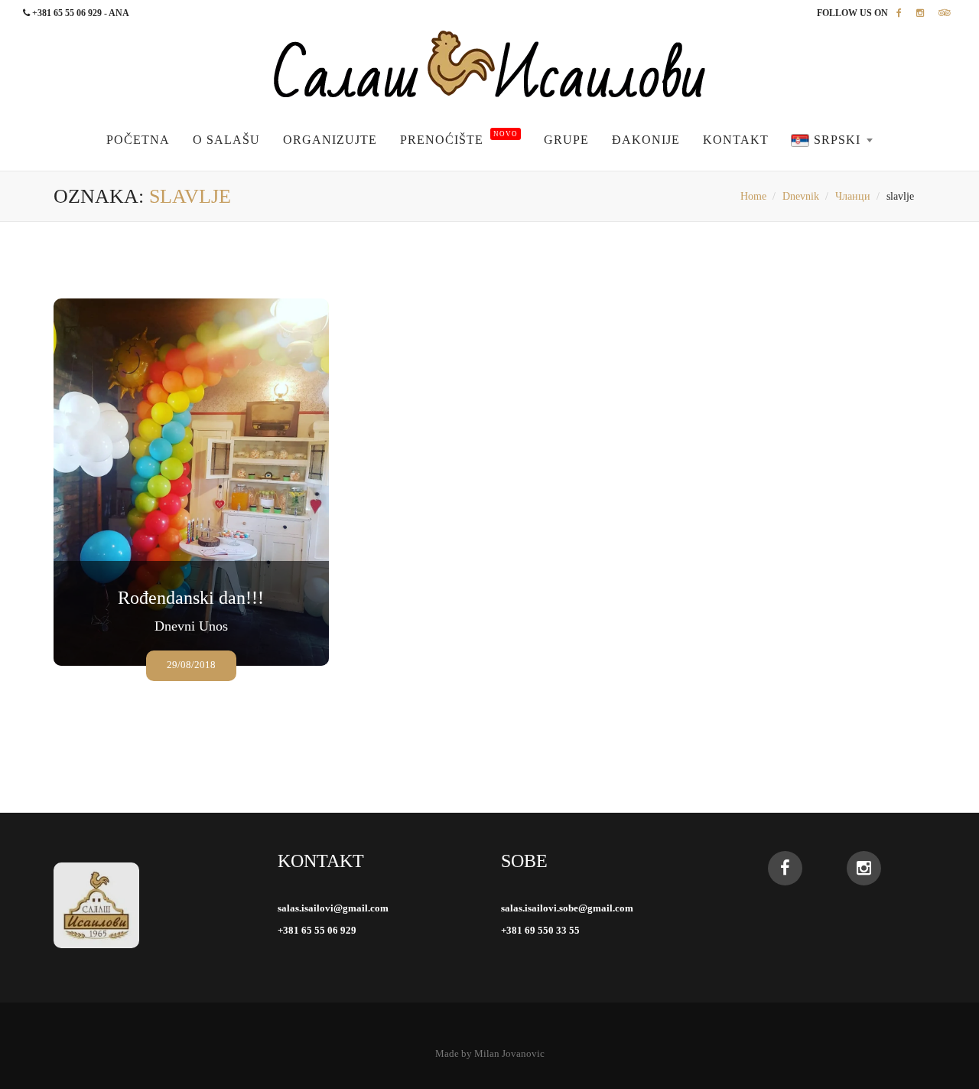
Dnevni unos (191, 626)
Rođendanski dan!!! (191, 598)
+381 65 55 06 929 (317, 930)
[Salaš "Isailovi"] (489, 64)
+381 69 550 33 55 (540, 930)
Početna (138, 139)
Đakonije (646, 139)
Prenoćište (459, 139)
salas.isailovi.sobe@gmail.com (567, 908)
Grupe (566, 139)
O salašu (226, 139)
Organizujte (330, 139)
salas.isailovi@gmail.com (333, 908)
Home (753, 196)
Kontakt (736, 139)
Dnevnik (800, 196)
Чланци (852, 196)
